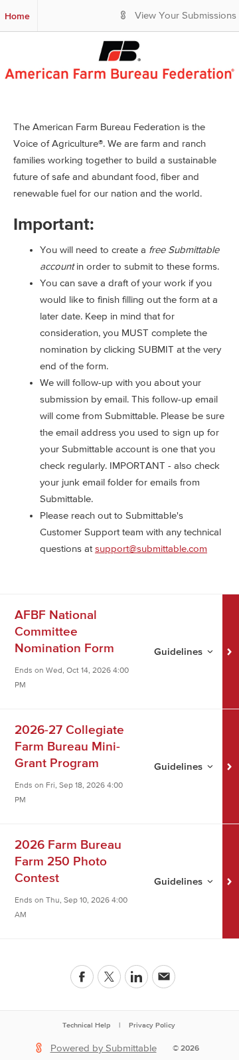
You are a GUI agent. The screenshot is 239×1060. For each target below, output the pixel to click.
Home (17, 16)
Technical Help (86, 1025)
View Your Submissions (185, 16)
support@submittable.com (151, 549)
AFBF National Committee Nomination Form (64, 631)
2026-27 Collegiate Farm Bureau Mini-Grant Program (69, 746)
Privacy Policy (152, 1025)
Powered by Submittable (103, 1048)
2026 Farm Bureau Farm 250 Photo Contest (68, 861)
